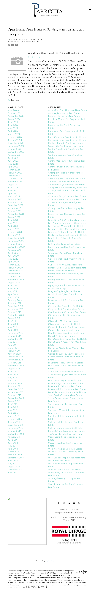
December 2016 (15, 357)
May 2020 (13, 259)
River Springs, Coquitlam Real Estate (65, 384)
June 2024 (13, 125)
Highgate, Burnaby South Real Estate (66, 286)
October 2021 (14, 211)
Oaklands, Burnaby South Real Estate (66, 354)
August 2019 (14, 283)
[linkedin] (68, 503)
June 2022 (13, 191)
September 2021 (16, 214)
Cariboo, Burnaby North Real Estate (65, 143)
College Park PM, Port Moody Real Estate (67, 188)
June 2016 (13, 375)
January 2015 (14, 422)
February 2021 (15, 232)
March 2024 (14, 134)
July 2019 (12, 286)
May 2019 (12, 292)
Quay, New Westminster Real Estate (65, 372)
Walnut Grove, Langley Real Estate (65, 449)
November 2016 (15, 360)
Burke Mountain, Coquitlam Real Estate (67, 137)
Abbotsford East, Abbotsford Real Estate (67, 110)
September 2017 (16, 339)
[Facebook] (58, 503)
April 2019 (13, 295)
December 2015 (15, 390)
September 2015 (16, 398)
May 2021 (12, 223)
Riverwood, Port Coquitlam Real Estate (67, 390)
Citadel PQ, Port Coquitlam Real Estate (66, 179)
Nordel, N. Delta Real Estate (61, 336)
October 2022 (15, 179)
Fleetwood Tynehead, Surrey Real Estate (67, 235)
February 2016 (15, 384)
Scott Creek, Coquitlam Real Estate (65, 395)
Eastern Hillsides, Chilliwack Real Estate (67, 229)
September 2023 (16, 152)
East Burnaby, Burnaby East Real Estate (67, 223)
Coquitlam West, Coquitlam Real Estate (67, 200)
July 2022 (13, 188)
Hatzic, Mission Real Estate (61, 271)
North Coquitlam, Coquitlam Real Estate (67, 339)
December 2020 (16, 238)
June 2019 (13, 289)
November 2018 (15, 309)
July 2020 (13, 253)
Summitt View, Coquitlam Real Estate (66, 431)
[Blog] (79, 503)
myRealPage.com (52, 561)
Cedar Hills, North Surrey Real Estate (65, 146)
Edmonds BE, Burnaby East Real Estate (66, 232)
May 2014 (12, 446)
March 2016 (13, 381)
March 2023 (14, 170)
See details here (35, 57)
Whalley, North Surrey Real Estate (64, 470)
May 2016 (12, 378)
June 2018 (13, 324)
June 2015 (13, 407)
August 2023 (14, 155)
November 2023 (16, 146)
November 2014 (15, 428)
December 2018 (15, 306)
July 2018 (12, 321)
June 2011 (12, 473)
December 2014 (15, 425)
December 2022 (16, 176)
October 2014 (14, 431)
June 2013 (13, 461)
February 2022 (15, 200)
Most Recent (13, 110)
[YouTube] (74, 503)
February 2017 (15, 351)
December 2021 (15, 205)
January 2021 (14, 235)
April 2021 (13, 226)
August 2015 (14, 401)
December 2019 (15, 271)
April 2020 (13, 262)
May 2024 (13, 128)
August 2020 (14, 250)
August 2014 (14, 437)
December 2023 (16, 143)
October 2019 (14, 277)
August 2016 (14, 369)
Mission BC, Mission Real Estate (63, 321)
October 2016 (14, 363)
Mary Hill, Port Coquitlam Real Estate (66, 309)
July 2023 (13, 158)
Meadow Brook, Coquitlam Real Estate (67, 312)
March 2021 (13, 229)
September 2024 (16, 116)
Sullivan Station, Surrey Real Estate (65, 428)
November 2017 (15, 333)
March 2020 (14, 265)
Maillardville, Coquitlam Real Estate (65, 306)
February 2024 (15, 137)
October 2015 (14, 395)
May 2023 (13, 164)
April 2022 (13, 194)
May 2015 (12, 410)
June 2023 (13, 161)
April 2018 (13, 330)
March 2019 (13, 298)
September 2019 (16, 280)
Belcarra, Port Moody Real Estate (64, 116)
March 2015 (13, 416)
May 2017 (12, 342)
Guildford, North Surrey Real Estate (65, 265)
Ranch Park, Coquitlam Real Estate (64, 381)
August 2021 (14, 217)
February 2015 (15, 419)
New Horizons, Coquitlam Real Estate (66, 333)
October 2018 (14, 312)
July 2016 (12, 372)
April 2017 (13, 345)
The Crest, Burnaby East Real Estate (65, 434)
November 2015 (15, 393)
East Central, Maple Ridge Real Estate (66, 226)
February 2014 (15, 455)
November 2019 (15, 274)
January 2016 (14, 387)
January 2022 (15, 203)
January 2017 (14, 354)
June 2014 (13, 443)
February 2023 (15, 173)
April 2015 (13, 413)
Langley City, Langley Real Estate (64, 292)
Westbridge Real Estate (59, 461)
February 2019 (15, 300)
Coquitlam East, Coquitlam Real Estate (67, 197)
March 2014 (13, 452)
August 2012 (14, 467)
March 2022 (14, 197)
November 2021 (15, 208)
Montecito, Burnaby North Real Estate (66, 327)
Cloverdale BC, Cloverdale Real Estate (66, 185)
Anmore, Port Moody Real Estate (63, 113)
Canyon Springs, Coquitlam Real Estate (67, 140)
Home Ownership (57, 289)
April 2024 (13, 131)
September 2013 (16, 458)
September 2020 (16, 247)
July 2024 (13, 122)
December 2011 (15, 470)
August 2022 (14, 185)
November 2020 (16, 241)
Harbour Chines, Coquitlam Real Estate (67, 268)
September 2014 (16, 434)
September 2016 (16, 366)
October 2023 (15, 149)
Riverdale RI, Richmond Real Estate (64, 387)
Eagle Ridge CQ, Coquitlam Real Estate (67, 220)
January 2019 (14, 303)
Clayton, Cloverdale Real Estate (27, 42)
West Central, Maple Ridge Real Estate (66, 458)
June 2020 (13, 256)
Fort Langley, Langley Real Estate (64, 244)
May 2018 (12, 327)
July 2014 (12, 440)
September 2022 (16, 182)
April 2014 (13, 449)
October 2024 (15, 113)
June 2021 (13, 220)
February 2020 (15, 268)
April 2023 (13, 167)
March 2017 (13, 348)
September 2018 (16, 315)
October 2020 (15, 244)
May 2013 (12, 464)
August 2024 (14, 119)
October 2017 (14, 336)
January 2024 (15, 140)
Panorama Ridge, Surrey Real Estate (65, 363)
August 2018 (14, 318)
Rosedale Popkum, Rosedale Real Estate (67, 393)
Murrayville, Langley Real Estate (63, 330)
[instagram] (63, 503)
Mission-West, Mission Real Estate (64, 324)
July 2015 (12, 404)
